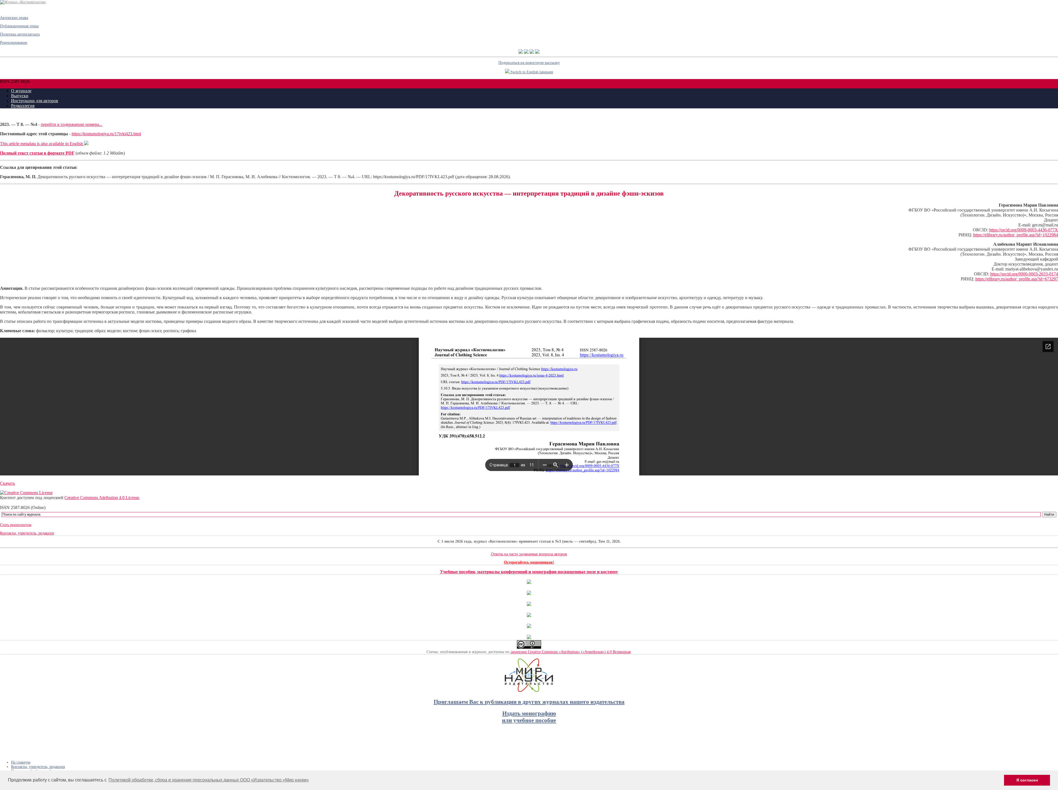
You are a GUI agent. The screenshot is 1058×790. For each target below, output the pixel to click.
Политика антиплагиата (20, 34)
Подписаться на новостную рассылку (529, 63)
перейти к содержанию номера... (71, 124)
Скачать (7, 483)
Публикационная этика (19, 26)
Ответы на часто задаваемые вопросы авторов (529, 554)
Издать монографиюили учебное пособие (529, 717)
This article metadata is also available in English (42, 143)
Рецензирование (13, 42)
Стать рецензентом (15, 525)
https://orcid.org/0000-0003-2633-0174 (1024, 274)
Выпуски (19, 95)
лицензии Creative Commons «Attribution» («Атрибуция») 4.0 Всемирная (571, 652)
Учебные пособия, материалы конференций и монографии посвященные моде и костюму (529, 571)
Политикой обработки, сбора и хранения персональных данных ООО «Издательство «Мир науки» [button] (209, 780)
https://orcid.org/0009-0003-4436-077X (1023, 230)
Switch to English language (531, 72)
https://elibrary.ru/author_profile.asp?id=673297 (1016, 279)
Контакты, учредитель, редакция (27, 533)
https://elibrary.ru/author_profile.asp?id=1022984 (1015, 234)
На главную (20, 762)
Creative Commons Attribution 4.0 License (101, 497)
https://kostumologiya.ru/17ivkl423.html (106, 133)
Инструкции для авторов (34, 100)
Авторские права (14, 18)
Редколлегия (22, 105)
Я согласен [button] (1027, 780)
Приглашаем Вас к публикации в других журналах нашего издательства (529, 702)
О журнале (21, 90)
